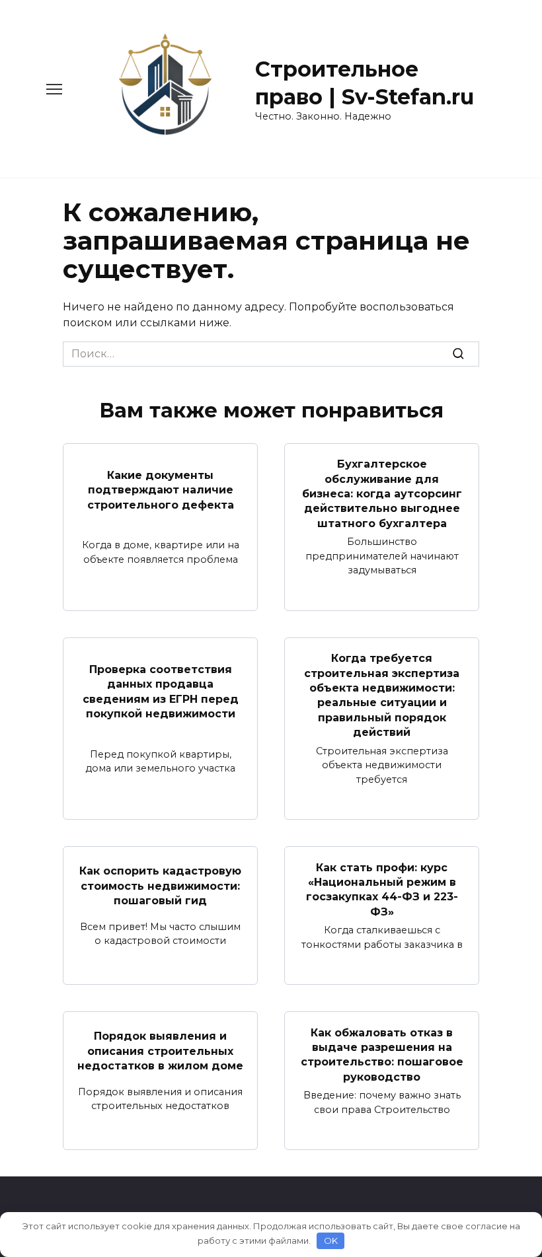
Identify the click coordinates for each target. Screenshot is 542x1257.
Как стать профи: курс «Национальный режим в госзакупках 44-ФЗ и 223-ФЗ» (382, 889)
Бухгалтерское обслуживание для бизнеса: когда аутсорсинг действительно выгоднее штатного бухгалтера (382, 494)
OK (331, 1240)
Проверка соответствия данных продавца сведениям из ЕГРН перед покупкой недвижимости (161, 691)
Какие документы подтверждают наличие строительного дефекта (160, 489)
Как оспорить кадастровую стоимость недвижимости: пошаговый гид (160, 886)
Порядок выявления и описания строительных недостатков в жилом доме (160, 1051)
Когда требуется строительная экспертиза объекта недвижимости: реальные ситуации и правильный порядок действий (381, 695)
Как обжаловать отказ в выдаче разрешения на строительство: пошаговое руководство (382, 1054)
